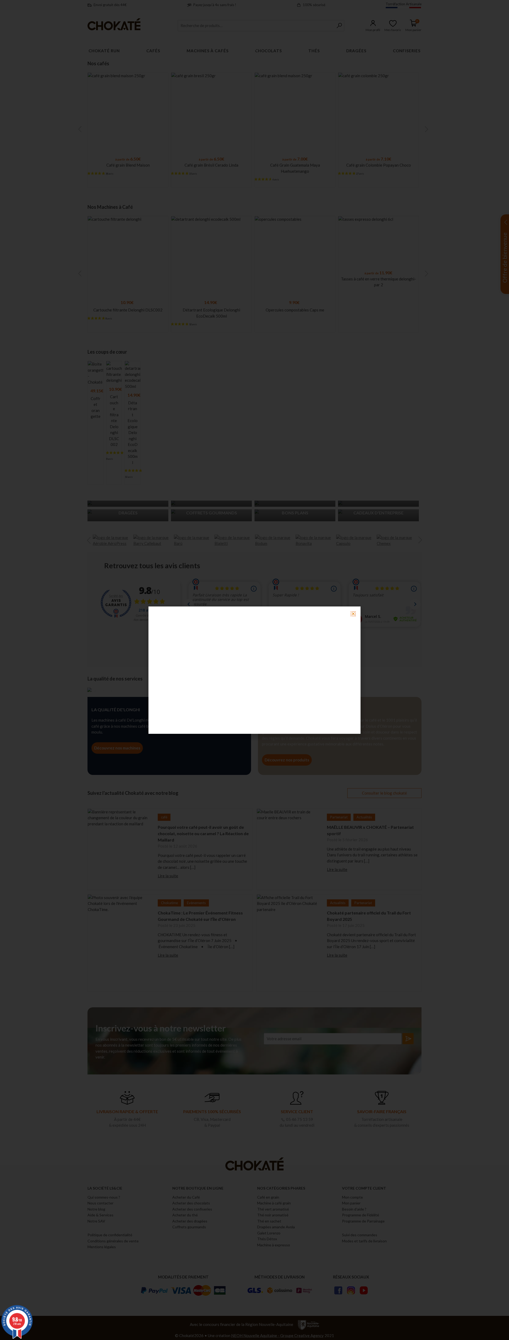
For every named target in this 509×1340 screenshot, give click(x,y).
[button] (353, 614)
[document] (254, 670)
